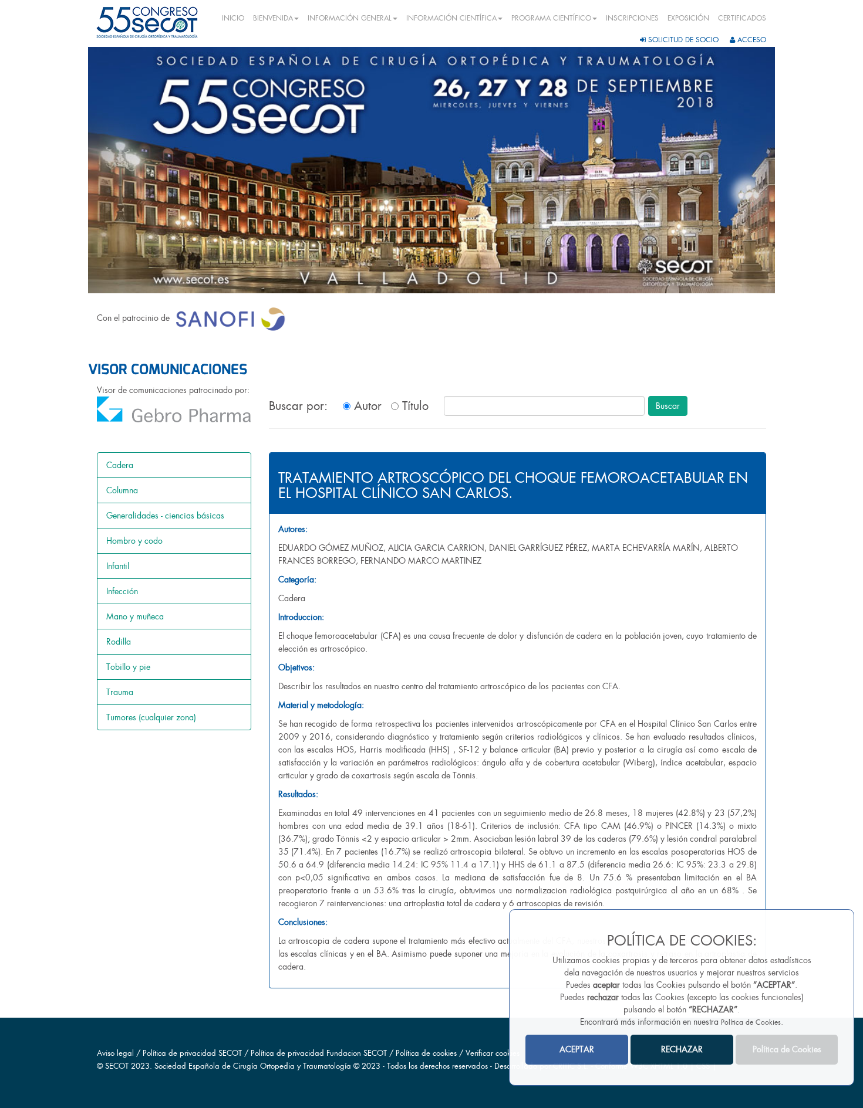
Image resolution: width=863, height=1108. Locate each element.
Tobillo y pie (128, 667)
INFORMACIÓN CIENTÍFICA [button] (451, 18)
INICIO (233, 18)
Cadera (119, 465)
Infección (122, 591)
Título (414, 405)
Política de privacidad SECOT (192, 1053)
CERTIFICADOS (742, 18)
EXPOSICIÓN (688, 18)
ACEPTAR (576, 1049)
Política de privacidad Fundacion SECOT (319, 1053)
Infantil (117, 566)
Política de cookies (427, 1053)
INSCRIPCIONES (632, 18)
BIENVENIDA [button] (273, 18)
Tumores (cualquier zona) (151, 717)
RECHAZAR (682, 1049)
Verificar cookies (493, 1053)
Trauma (119, 692)
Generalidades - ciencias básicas (165, 515)
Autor (366, 405)
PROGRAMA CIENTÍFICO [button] (551, 18)
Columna (122, 490)
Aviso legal (115, 1053)
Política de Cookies (751, 1022)
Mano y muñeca (135, 616)
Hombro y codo (134, 541)
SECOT (117, 1066)
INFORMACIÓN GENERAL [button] (350, 18)
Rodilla (118, 641)
